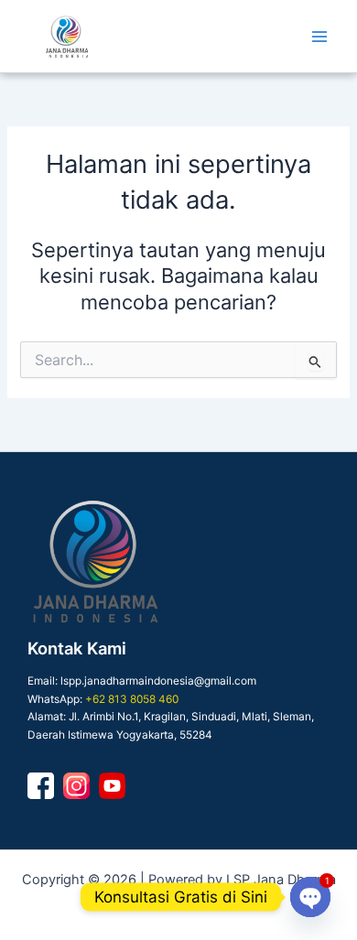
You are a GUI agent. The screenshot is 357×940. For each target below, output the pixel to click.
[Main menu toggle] (319, 36)
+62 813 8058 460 (131, 699)
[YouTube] (112, 786)
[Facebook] (40, 786)
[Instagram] (76, 786)
